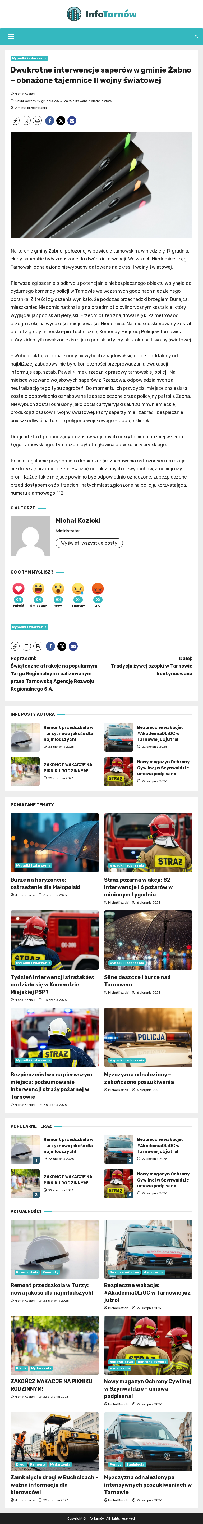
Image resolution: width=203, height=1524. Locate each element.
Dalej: (151, 666)
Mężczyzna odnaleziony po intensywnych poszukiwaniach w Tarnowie (148, 1484)
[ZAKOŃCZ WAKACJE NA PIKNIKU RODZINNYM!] (55, 1345)
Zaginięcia (135, 1464)
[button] (11, 36)
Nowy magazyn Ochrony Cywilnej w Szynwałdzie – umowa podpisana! (118, 771)
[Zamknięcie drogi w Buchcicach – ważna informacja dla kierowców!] (55, 1441)
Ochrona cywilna (152, 1362)
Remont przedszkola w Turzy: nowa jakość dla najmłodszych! (25, 737)
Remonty (50, 1272)
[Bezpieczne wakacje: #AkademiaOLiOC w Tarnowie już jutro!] (148, 1249)
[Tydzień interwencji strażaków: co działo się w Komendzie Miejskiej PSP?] (55, 940)
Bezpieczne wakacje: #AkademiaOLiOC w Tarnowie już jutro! (118, 737)
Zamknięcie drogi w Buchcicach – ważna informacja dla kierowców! (54, 1484)
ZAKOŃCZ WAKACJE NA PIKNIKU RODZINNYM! (25, 771)
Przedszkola (27, 1272)
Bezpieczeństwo (124, 1272)
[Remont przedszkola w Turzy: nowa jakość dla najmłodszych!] (55, 1249)
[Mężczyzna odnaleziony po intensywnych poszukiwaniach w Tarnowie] (148, 1441)
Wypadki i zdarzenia (29, 58)
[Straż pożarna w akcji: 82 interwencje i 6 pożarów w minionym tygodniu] (148, 842)
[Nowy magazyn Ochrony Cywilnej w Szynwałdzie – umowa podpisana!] (148, 1345)
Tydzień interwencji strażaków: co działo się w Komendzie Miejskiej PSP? (53, 984)
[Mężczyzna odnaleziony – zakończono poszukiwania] (148, 1037)
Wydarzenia (154, 1272)
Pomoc (116, 1464)
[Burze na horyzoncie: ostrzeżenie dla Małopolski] (55, 842)
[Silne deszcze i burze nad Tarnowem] (148, 940)
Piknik (21, 1368)
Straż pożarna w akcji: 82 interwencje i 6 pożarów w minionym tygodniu (138, 887)
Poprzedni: (54, 674)
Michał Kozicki (25, 94)
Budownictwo (121, 1362)
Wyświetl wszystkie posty (89, 543)
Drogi (21, 1464)
